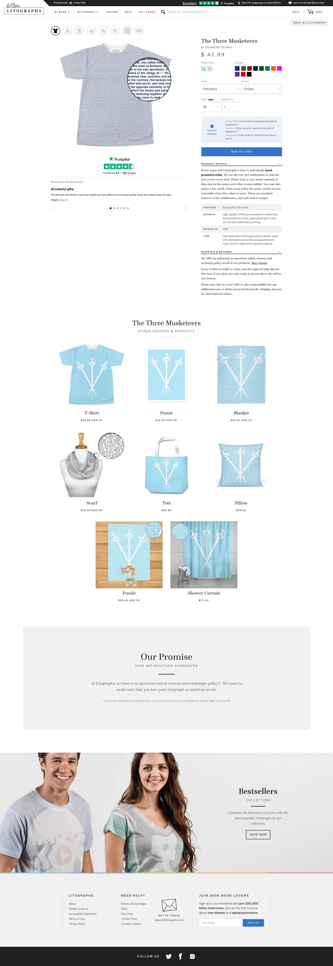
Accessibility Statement (83, 913)
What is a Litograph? (309, 22)
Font (204, 81)
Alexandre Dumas (216, 47)
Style (245, 81)
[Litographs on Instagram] (192, 956)
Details (214, 164)
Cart (316, 11)
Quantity (227, 100)
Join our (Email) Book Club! (308, 2)
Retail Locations (78, 908)
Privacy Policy (77, 923)
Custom (112, 12)
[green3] (267, 68)
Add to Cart (241, 151)
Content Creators (131, 923)
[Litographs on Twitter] (168, 956)
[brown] (243, 68)
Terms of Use (76, 918)
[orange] (273, 68)
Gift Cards (147, 12)
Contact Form (129, 918)
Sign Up (254, 922)
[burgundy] (249, 68)
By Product (87, 12)
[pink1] (279, 68)
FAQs (124, 908)
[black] (249, 74)
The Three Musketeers (229, 41)
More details (259, 263)
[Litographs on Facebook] (180, 956)
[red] (243, 74)
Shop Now (258, 834)
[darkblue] (255, 68)
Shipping (216, 252)
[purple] (237, 74)
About (72, 903)
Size (204, 99)
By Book (60, 12)
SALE (128, 12)
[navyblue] (237, 68)
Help (296, 12)
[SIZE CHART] (211, 99)
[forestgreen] (261, 68)
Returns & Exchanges (133, 903)
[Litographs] (24, 8)
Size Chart (127, 913)
